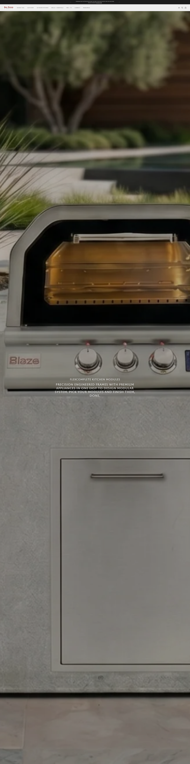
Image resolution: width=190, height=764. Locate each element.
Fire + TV (69, 7)
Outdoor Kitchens (42, 7)
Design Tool (20, 7)
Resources (86, 7)
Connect (77, 7)
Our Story (30, 7)
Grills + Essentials (57, 7)
